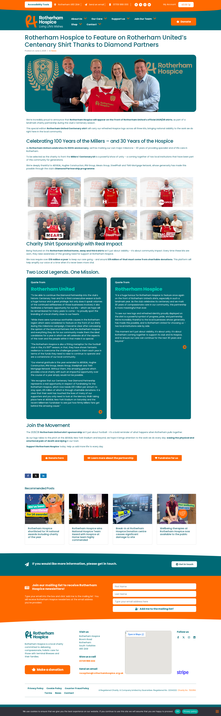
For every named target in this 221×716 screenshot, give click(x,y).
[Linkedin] (194, 637)
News (53, 50)
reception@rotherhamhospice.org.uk (101, 673)
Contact (92, 24)
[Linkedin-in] (149, 4)
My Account (169, 4)
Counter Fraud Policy (77, 688)
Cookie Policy (54, 688)
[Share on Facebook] (28, 476)
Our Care (96, 18)
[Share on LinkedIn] (43, 476)
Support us (118, 18)
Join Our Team (143, 18)
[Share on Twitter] (36, 476)
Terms (48, 692)
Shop (74, 24)
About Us (76, 18)
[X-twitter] (140, 4)
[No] (217, 711)
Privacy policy (190, 711)
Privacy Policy (35, 688)
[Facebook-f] (136, 4)
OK (177, 711)
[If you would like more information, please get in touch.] (27, 564)
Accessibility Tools (38, 4)
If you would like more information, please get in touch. (74, 564)
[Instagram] (145, 4)
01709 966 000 (87, 660)
